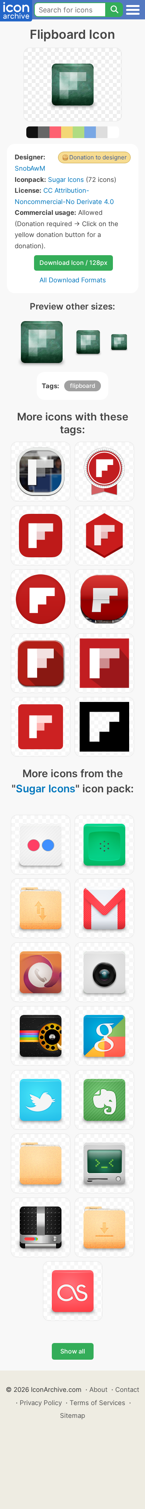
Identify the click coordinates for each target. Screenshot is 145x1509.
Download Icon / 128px (73, 262)
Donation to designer (98, 157)
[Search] (114, 9)
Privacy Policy (41, 1403)
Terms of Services (97, 1403)
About (98, 1389)
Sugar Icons (66, 179)
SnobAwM (30, 168)
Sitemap (72, 1415)
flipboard (82, 385)
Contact (127, 1389)
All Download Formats (72, 280)
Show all (72, 1351)
